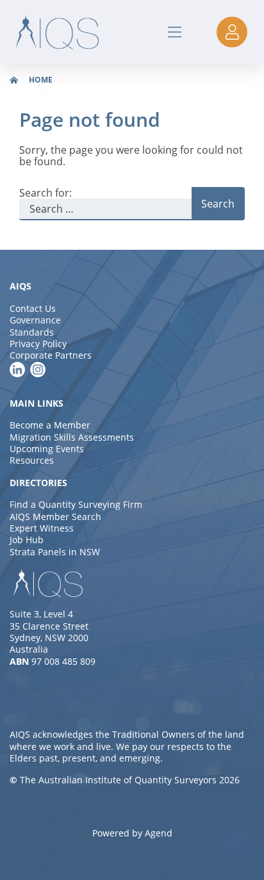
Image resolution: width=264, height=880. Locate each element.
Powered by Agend (132, 833)
